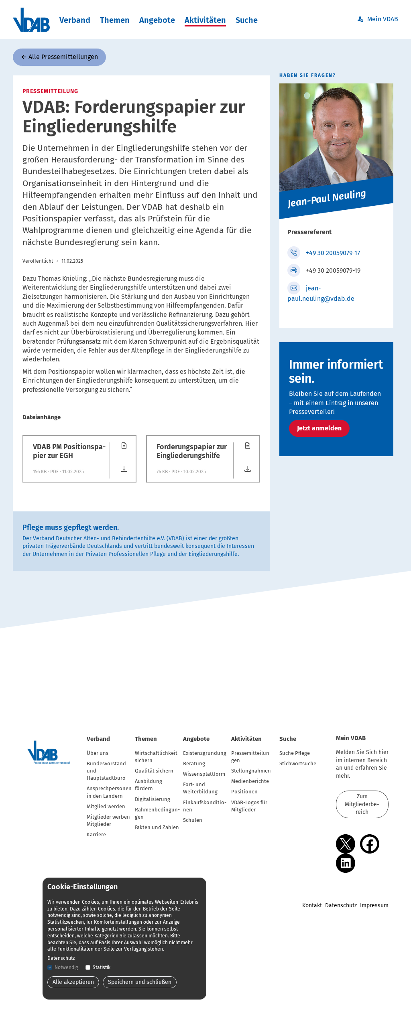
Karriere (96, 834)
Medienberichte (250, 781)
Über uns (97, 753)
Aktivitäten (205, 20)
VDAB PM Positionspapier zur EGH (69, 451)
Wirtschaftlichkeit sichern (156, 756)
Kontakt (312, 905)
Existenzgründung (204, 753)
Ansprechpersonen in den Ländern (109, 792)
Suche (247, 20)
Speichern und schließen (139, 982)
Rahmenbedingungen (157, 813)
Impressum (374, 905)
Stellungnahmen (251, 771)
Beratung (194, 763)
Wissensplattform (204, 774)
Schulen (192, 820)
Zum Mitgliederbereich (362, 804)
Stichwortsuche (297, 763)
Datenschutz (341, 905)
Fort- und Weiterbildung (200, 788)
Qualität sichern (154, 771)
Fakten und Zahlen (157, 827)
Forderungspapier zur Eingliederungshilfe (192, 451)
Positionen (244, 792)
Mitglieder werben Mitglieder (108, 820)
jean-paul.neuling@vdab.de (320, 293)
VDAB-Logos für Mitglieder (249, 806)
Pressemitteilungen (251, 756)
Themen (115, 20)
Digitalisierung (152, 799)
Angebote (157, 20)
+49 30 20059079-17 (333, 253)
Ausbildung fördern (148, 784)
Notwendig (66, 967)
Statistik (101, 967)
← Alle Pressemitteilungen (59, 57)
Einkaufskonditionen (204, 806)
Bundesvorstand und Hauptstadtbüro (106, 770)
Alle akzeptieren (73, 982)
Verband (74, 20)
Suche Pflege (294, 753)
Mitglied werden (106, 806)
